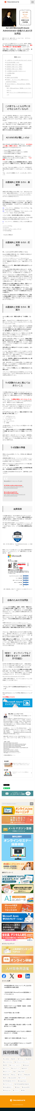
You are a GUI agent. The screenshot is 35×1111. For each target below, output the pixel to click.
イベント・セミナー (16, 1065)
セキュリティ (8, 1071)
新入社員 (7, 1074)
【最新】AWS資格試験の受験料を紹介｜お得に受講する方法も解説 (17, 1018)
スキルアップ (16, 1068)
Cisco (20, 1074)
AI (15, 1071)
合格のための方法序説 (12, 77)
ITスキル (21, 1059)
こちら (7, 680)
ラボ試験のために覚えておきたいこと (16, 71)
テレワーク (22, 1077)
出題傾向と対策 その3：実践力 (14, 69)
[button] (32, 2)
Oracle (18, 1087)
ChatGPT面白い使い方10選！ (12, 1012)
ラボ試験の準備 (10, 73)
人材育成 (7, 1059)
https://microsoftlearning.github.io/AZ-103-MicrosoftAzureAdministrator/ (14, 487)
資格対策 (15, 39)
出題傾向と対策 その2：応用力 (14, 66)
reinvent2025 (27, 1087)
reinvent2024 (13, 1077)
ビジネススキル (8, 1062)
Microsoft (6, 39)
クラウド (7, 1068)
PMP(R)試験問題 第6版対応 (22, 1084)
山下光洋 (22, 1071)
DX (5, 1077)
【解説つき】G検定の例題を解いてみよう (15, 1038)
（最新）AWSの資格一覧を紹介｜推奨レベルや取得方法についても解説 (17, 1025)
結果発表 (8, 75)
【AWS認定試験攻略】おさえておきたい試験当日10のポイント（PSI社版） (17, 1032)
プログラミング (8, 1084)
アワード (16, 1090)
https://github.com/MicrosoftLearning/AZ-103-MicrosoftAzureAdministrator (14, 495)
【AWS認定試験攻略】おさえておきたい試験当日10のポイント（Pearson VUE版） (17, 1000)
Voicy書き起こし (9, 1087)
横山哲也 (10, 39)
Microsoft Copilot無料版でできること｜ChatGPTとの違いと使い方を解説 (17, 1044)
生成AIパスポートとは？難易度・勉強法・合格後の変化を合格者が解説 (17, 1006)
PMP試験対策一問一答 (10, 1081)
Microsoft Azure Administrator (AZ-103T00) (14, 676)
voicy (14, 1074)
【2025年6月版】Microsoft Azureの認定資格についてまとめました (17, 993)
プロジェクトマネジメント (22, 1062)
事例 (24, 1090)
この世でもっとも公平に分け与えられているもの (19, 60)
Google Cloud (22, 1081)
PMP (6, 1065)
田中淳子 (25, 1068)
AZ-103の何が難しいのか (12, 62)
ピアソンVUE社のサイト (11, 551)
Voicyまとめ (7, 1090)
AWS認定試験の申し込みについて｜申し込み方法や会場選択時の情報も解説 (17, 986)
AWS (14, 1059)
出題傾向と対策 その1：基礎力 (14, 64)
